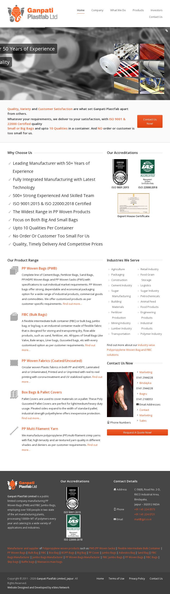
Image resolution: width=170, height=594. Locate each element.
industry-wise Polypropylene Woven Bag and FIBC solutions (131, 350)
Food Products (150, 307)
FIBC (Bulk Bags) (34, 314)
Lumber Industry (121, 328)
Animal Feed (148, 301)
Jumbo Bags (109, 552)
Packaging (117, 274)
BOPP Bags (67, 552)
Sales (143, 420)
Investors (157, 10)
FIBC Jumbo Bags (113, 557)
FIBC (43, 552)
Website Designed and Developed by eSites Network (38, 587)
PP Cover (94, 552)
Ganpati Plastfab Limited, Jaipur (55, 578)
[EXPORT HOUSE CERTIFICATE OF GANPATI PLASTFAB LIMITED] (133, 203)
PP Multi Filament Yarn (40, 428)
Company (97, 10)
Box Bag (54, 552)
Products (138, 10)
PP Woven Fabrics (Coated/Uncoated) (52, 360)
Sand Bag (143, 552)
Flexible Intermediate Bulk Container (139, 548)
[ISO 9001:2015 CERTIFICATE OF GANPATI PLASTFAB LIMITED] (120, 172)
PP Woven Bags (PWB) (39, 268)
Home (81, 10)
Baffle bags (28, 562)
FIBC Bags (152, 557)
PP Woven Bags (16, 552)
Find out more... (72, 304)
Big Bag (81, 552)
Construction (119, 280)
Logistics (146, 285)
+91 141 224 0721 (144, 514)
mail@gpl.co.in (143, 519)
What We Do (118, 10)
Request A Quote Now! (137, 432)
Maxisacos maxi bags (49, 562)
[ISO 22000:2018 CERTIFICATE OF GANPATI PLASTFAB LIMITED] (147, 172)
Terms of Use (116, 578)
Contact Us (156, 17)
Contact (144, 410)
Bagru (143, 394)
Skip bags (13, 562)
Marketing (146, 372)
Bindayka (145, 383)
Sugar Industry (150, 291)
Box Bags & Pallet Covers (42, 392)
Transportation (120, 334)
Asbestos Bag (127, 552)
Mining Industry (121, 323)
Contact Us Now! (150, 121)
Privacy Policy (137, 578)
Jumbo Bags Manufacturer (47, 557)
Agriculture (118, 269)
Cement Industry (121, 285)
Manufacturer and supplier (23, 548)
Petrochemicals (150, 296)
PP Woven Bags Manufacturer (83, 557)
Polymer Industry (151, 334)
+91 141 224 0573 (144, 509)
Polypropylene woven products (60, 548)
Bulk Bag (33, 552)
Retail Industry (150, 269)
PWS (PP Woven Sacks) (102, 548)
